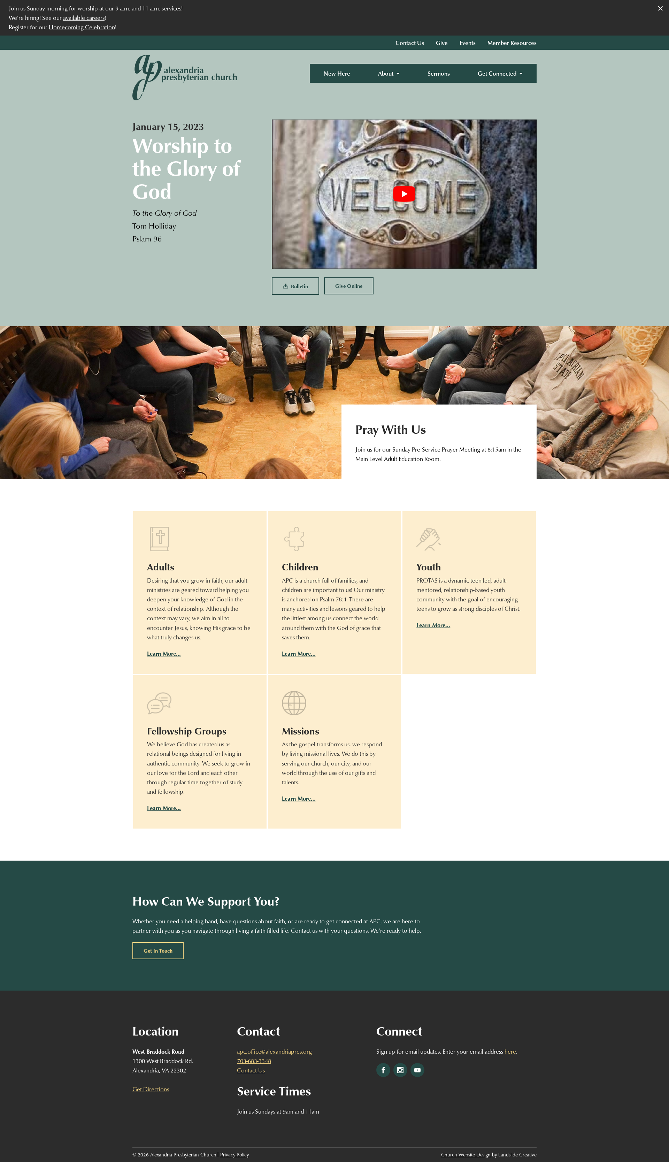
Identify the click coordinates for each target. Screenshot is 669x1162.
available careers (84, 17)
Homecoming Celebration (82, 27)
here (510, 1051)
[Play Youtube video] (404, 194)
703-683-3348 (254, 1060)
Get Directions (150, 1089)
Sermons (439, 73)
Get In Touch (158, 950)
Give (442, 42)
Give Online (348, 286)
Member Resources (512, 42)
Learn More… (164, 653)
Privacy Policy (234, 1154)
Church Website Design (466, 1154)
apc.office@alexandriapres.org (274, 1051)
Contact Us (409, 42)
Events (468, 42)
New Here (337, 73)
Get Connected (497, 73)
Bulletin (298, 286)
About (385, 73)
